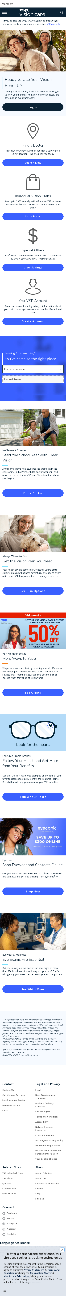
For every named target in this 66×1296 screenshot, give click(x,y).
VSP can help (53, 24)
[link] (33, 493)
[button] (62, 12)
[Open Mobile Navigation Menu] (4, 12)
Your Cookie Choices (46, 1159)
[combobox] (33, 369)
